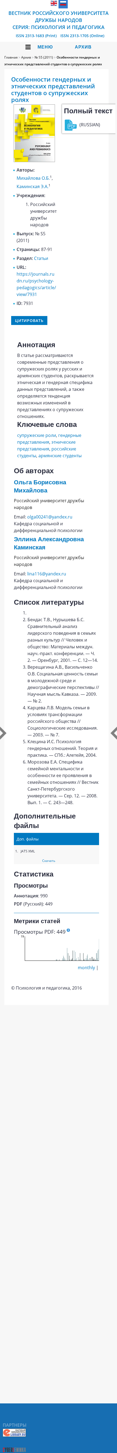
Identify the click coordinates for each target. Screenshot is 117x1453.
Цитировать (29, 320)
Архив (83, 47)
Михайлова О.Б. (33, 178)
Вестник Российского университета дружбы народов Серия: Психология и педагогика (58, 20)
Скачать (48, 860)
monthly (86, 968)
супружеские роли (36, 435)
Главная (11, 57)
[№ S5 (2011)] (34, 160)
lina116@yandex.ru (46, 574)
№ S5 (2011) (44, 57)
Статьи (41, 258)
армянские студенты (60, 456)
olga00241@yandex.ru (49, 517)
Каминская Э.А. (32, 186)
